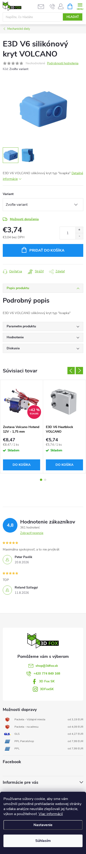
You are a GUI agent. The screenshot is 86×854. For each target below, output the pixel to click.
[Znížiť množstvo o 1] (79, 236)
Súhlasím (43, 840)
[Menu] (80, 6)
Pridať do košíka (46, 250)
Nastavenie (43, 824)
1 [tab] (41, 480)
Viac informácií (51, 813)
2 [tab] (45, 480)
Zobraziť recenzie (31, 533)
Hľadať (73, 17)
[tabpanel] (21, 426)
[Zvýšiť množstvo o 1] (79, 230)
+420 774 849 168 (46, 673)
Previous (71, 370)
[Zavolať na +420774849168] (52, 6)
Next (79, 370)
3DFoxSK (47, 689)
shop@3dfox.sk (47, 666)
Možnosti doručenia (24, 219)
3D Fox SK (47, 681)
